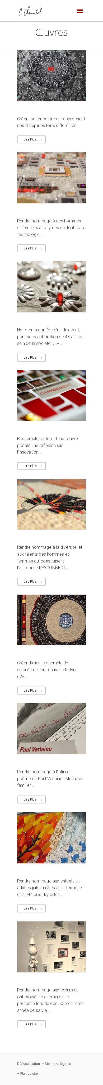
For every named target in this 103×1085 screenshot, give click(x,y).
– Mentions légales (56, 1064)
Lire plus (30, 139)
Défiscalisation (28, 1064)
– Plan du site (27, 1073)
